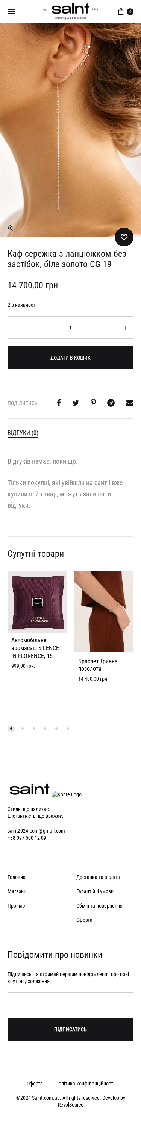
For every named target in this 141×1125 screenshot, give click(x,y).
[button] (11, 228)
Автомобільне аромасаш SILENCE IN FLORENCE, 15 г (35, 648)
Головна (17, 877)
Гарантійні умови (95, 891)
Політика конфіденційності (84, 1084)
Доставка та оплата (98, 877)
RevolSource (70, 1105)
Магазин (17, 891)
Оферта (84, 920)
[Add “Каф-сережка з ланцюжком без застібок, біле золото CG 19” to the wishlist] (124, 237)
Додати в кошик (70, 358)
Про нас (16, 906)
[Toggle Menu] (11, 11)
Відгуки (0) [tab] (23, 432)
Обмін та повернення (99, 906)
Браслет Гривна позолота (98, 665)
